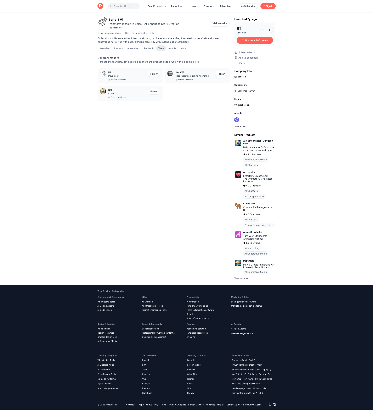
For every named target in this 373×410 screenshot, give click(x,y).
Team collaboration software (200, 310)
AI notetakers (193, 301)
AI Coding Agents (105, 306)
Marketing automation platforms (246, 306)
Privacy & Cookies (177, 404)
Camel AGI (249, 203)
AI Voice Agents (238, 328)
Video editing (251, 248)
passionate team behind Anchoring (192, 76)
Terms (163, 404)
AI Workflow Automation (198, 318)
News (193, 6)
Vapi (144, 379)
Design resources (105, 333)
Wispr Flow (192, 374)
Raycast (146, 388)
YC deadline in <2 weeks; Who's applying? (252, 369)
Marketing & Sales (240, 297)
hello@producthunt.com (249, 404)
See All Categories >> (242, 333)
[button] (183, 48)
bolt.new (191, 369)
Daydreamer (114, 76)
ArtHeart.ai (249, 172)
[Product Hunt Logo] (100, 6)
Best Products (156, 6)
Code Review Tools (106, 374)
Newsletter (131, 404)
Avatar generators (254, 196)
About (149, 404)
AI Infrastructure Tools (143, 33)
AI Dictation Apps (105, 364)
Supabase (147, 393)
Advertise (225, 6)
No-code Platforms (106, 379)
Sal (110, 89)
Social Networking (150, 328)
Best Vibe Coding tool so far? (246, 383)
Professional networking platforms (158, 333)
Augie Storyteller (252, 232)
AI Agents (236, 324)
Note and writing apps (197, 306)
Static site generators (107, 388)
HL (109, 72)
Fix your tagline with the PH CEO (247, 393)
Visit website (220, 23)
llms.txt (220, 404)
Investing (191, 337)
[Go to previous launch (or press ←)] (264, 30)
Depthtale (248, 260)
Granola (146, 383)
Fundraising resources (197, 333)
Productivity (193, 297)
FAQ (156, 404)
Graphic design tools (107, 337)
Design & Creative (106, 324)
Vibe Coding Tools (106, 301)
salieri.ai (112, 93)
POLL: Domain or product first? (247, 364)
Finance (190, 324)
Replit (190, 383)
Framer (190, 379)
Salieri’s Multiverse (118, 79)
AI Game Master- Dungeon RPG (258, 142)
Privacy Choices (196, 404)
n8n (144, 364)
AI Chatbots (251, 165)
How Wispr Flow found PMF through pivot (252, 379)
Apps (141, 404)
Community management (154, 337)
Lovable (146, 360)
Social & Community (152, 324)
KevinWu (180, 72)
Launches (176, 6)
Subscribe (249, 6)
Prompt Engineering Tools (258, 225)
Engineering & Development (111, 297)
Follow (154, 73)
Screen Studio (194, 364)
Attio (144, 369)
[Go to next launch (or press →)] (270, 30)
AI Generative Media (111, 33)
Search (190, 314)
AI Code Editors (104, 310)
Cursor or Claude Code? (243, 360)
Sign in (269, 6)
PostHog (146, 374)
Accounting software (196, 328)
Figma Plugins (104, 383)
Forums (208, 6)
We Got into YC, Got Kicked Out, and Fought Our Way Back (253, 374)
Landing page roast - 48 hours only (249, 388)
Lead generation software (243, 301)
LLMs (126, 33)
